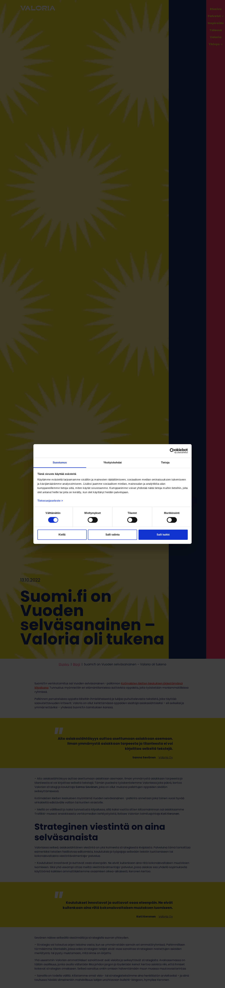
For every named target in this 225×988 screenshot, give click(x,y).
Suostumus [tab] (60, 462)
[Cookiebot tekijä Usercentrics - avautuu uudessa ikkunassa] (172, 451)
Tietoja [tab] (165, 462)
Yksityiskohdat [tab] (112, 462)
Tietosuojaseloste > (50, 500)
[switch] (93, 520)
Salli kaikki (163, 534)
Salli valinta (112, 534)
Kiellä (62, 534)
